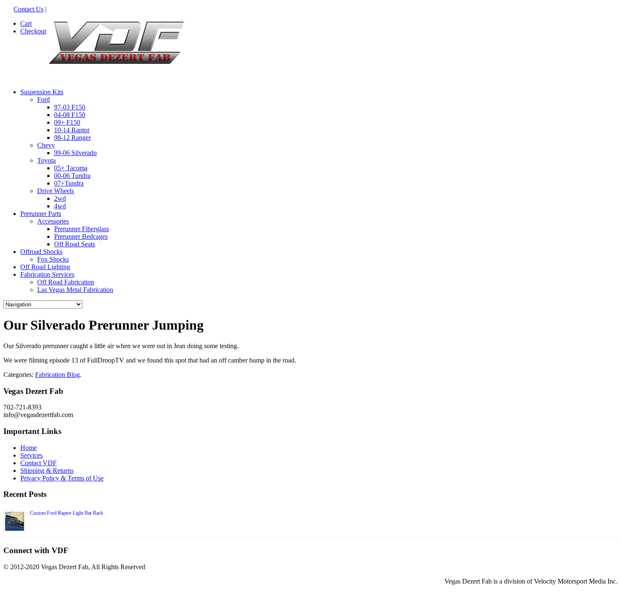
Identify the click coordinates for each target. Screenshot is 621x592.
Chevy (46, 145)
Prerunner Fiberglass (81, 228)
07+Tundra (69, 183)
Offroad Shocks (41, 251)
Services (31, 455)
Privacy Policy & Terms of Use (62, 478)
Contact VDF (38, 463)
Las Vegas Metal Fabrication (75, 289)
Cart (26, 23)
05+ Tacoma (70, 168)
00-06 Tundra (72, 175)
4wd (60, 206)
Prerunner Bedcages (81, 236)
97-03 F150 (69, 107)
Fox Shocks (53, 259)
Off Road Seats (74, 244)
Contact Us (29, 9)
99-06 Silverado (75, 152)
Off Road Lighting (45, 266)
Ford (43, 99)
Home (28, 447)
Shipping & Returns (47, 470)
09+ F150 (67, 122)
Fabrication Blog (57, 374)
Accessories (53, 221)
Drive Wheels (55, 190)
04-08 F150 (69, 114)
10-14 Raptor (72, 130)
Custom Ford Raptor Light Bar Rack (66, 513)
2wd (60, 198)
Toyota (46, 160)
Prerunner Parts (40, 213)
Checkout (33, 31)
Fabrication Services (47, 274)
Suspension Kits (41, 91)
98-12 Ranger (72, 137)
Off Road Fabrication (65, 282)
